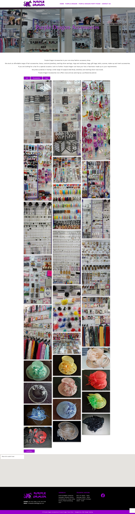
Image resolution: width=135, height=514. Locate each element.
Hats (46, 78)
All (27, 78)
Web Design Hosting (87, 512)
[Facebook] (103, 495)
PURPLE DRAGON (71, 4)
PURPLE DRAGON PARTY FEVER (89, 4)
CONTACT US (106, 4)
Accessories (36, 78)
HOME (62, 4)
